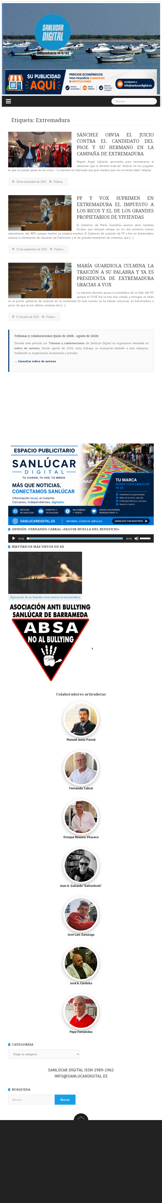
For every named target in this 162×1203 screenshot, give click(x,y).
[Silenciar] (136, 538)
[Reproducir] (14, 538)
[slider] (146, 538)
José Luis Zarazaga (81, 935)
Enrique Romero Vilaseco (81, 837)
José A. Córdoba (81, 983)
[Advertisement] (81, 411)
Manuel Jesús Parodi (81, 740)
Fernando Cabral (81, 788)
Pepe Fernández (81, 1032)
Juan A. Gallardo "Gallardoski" (81, 886)
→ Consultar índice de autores (35, 361)
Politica (58, 182)
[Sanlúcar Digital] (53, 33)
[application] (81, 538)
